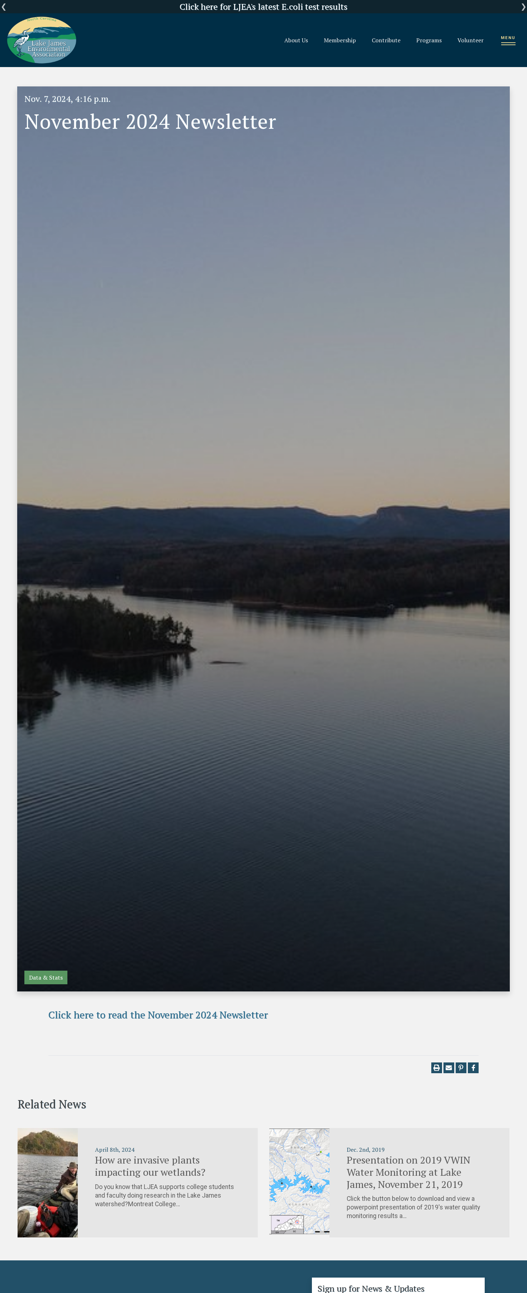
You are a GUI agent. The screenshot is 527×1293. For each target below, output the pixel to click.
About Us (296, 40)
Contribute (386, 40)
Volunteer (470, 40)
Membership (340, 40)
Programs (429, 40)
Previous (3, 6)
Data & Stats (46, 977)
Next (523, 6)
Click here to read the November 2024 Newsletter (158, 1014)
